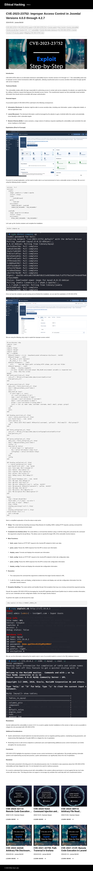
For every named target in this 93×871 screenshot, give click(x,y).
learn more (11, 819)
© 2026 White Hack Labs (12, 868)
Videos (29, 4)
